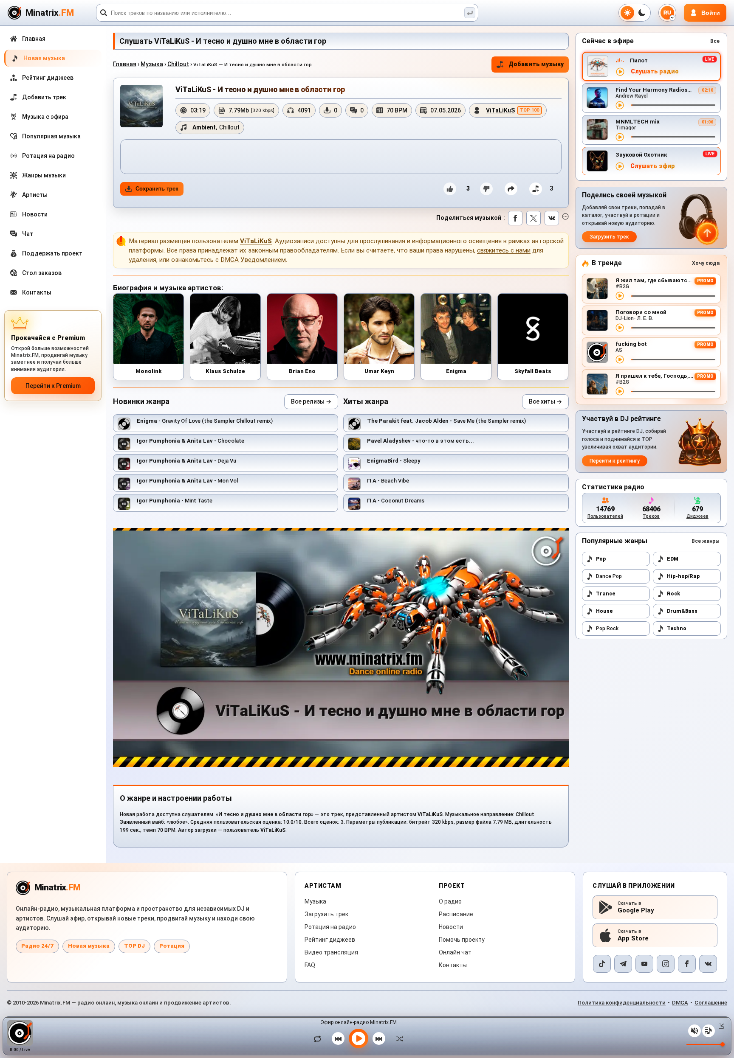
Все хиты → (545, 401)
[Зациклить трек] (319, 1038)
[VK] (708, 964)
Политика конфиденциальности (622, 1002)
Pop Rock (607, 628)
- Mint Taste (174, 500)
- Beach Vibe (388, 480)
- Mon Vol (187, 480)
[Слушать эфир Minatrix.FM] (620, 71)
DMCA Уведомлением (253, 260)
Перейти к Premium (53, 385)
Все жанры (706, 541)
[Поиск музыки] (469, 12)
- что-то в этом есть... (420, 441)
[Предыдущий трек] (338, 1038)
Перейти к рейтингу (615, 461)
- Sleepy (393, 460)
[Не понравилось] (486, 188)
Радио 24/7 (37, 946)
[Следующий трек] (379, 1038)
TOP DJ (134, 946)
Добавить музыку (536, 64)
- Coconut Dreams (395, 500)
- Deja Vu (186, 460)
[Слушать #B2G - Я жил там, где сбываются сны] (619, 296)
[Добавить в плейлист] (535, 188)
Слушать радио (655, 71)
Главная (124, 64)
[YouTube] (644, 964)
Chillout (178, 64)
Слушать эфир (652, 166)
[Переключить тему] (634, 13)
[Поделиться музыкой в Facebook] (515, 218)
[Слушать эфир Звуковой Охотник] (619, 166)
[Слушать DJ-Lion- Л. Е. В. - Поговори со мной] (619, 327)
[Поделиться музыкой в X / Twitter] (533, 218)
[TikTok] (602, 964)
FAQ (310, 965)
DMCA (680, 1002)
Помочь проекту (462, 939)
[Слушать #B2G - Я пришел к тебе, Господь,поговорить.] (619, 391)
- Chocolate (190, 441)
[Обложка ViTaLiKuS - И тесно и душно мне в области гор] (141, 106)
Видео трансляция (331, 952)
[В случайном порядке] (398, 1038)
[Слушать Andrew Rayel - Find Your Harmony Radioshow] (619, 105)
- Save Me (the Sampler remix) (446, 421)
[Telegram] (623, 964)
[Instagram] (666, 964)
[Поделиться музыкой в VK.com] (552, 218)
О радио (450, 901)
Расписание (456, 914)
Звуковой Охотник (641, 155)
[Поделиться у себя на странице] (511, 188)
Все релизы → (311, 401)
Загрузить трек (609, 237)
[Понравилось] (449, 188)
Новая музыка (89, 946)
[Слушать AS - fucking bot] (619, 359)
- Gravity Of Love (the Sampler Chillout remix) (205, 421)
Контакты (453, 965)
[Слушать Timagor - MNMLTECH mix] (619, 137)
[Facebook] (687, 964)
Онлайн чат (455, 952)
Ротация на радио (330, 926)
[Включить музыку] (358, 1038)
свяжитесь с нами (504, 250)
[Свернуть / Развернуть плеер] (719, 1026)
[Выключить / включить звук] (694, 1030)
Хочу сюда (706, 263)
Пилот (639, 60)
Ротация (171, 946)
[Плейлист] (708, 1030)
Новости (451, 926)
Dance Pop (609, 576)
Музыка (152, 64)
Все (715, 41)
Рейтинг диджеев (330, 939)
